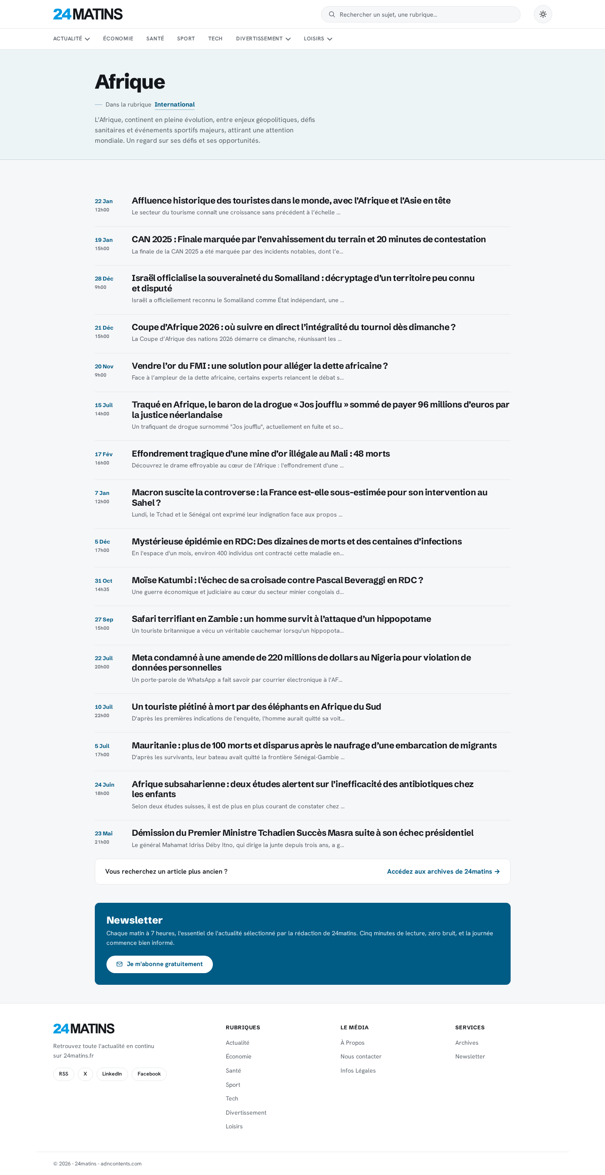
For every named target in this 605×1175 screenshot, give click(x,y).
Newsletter (470, 1056)
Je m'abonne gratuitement (165, 964)
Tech (215, 38)
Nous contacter (361, 1056)
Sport (186, 38)
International (175, 104)
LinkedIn (112, 1074)
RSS (63, 1074)
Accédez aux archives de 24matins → (443, 871)
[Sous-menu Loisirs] (329, 39)
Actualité (67, 38)
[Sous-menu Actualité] (87, 39)
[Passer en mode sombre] (543, 14)
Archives (467, 1042)
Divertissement (259, 38)
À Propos (353, 1042)
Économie (118, 38)
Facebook (149, 1074)
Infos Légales (358, 1070)
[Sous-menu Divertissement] (287, 39)
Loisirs (314, 38)
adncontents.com (121, 1163)
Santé (155, 38)
